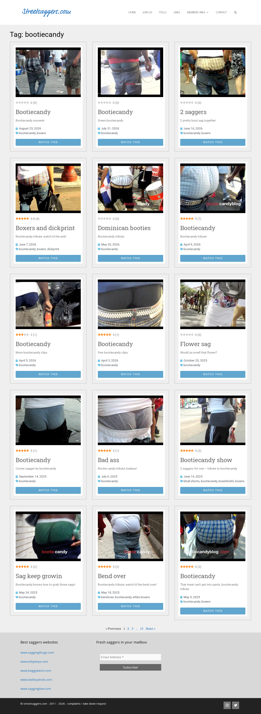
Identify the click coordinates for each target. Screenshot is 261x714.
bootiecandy (27, 133)
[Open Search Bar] (235, 12)
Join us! (147, 12)
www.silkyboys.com (34, 661)
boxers (41, 133)
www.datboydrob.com (36, 680)
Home (132, 12)
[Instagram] (227, 705)
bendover (107, 597)
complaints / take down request (86, 703)
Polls (163, 12)
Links (177, 12)
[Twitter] (235, 705)
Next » (150, 628)
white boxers (141, 597)
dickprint (53, 249)
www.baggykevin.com (35, 670)
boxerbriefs (226, 481)
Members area (196, 12)
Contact (221, 12)
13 (141, 628)
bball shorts (192, 481)
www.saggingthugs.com (37, 652)
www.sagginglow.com (35, 689)
